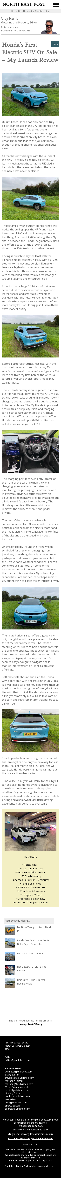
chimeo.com (19, 1129)
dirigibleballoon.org (18, 1133)
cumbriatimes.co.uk (37, 1129)
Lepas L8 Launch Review (30, 953)
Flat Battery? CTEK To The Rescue (31, 968)
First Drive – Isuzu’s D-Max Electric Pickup (31, 981)
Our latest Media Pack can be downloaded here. (30, 1166)
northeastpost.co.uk (19, 1138)
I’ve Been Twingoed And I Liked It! (34, 929)
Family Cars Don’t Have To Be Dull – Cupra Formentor (33, 942)
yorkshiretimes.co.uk (42, 1138)
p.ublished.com (29, 1125)
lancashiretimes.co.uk (41, 1133)
